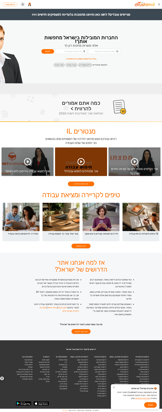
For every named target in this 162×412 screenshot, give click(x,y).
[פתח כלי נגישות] (2, 378)
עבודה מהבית (71, 65)
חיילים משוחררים (85, 65)
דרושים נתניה (102, 374)
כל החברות (45, 369)
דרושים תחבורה (123, 377)
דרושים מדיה (124, 372)
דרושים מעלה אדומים (81, 372)
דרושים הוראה (144, 379)
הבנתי (150, 405)
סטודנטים (64, 379)
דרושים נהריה (101, 391)
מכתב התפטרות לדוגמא (25, 374)
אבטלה (30, 367)
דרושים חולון (102, 365)
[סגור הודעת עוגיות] (114, 388)
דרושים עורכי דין (123, 369)
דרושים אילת (84, 365)
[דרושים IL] (145, 4)
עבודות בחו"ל (84, 391)
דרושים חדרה (101, 384)
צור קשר (46, 374)
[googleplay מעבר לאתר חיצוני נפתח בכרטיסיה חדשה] (24, 403)
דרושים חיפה (102, 386)
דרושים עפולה (101, 396)
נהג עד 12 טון (63, 374)
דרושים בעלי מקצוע (142, 377)
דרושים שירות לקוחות (121, 384)
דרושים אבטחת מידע (142, 362)
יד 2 (66, 362)
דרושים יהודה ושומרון (81, 384)
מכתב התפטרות (27, 379)
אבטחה (64, 367)
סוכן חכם (62, 307)
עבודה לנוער (29, 362)
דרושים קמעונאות (122, 374)
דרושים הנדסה (144, 381)
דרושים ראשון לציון (100, 367)
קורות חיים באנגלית (26, 377)
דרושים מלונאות (123, 360)
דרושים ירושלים (83, 367)
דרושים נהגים (62, 381)
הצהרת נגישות (44, 367)
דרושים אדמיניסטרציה (141, 365)
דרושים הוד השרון (100, 381)
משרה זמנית (59, 65)
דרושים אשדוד (83, 374)
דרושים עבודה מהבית (121, 365)
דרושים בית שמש (82, 369)
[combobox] (104, 51)
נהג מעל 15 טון (62, 377)
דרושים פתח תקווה (100, 369)
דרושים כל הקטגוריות (142, 360)
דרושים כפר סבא (100, 377)
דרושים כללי (145, 384)
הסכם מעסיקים (44, 365)
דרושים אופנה (144, 367)
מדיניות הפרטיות (44, 362)
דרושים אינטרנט (143, 369)
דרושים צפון (84, 386)
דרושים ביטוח (144, 372)
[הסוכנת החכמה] (29, 4)
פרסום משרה (10, 4)
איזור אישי (52, 307)
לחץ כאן (65, 410)
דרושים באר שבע (82, 360)
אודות (47, 381)
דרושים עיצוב (124, 367)
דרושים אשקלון (83, 362)
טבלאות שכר (63, 386)
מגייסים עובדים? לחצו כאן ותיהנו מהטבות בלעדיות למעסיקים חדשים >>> (81, 14)
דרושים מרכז (84, 379)
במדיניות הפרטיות (142, 398)
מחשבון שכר (63, 389)
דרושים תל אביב (101, 362)
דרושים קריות (102, 389)
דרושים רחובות (83, 377)
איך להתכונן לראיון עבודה (24, 372)
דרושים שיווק (124, 381)
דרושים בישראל (101, 360)
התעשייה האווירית (61, 372)
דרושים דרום (84, 389)
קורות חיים (63, 384)
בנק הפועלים (63, 365)
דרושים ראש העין (100, 372)
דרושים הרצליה (101, 379)
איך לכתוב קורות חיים (26, 369)
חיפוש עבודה (28, 365)
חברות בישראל (44, 372)
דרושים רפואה (123, 379)
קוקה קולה (63, 369)
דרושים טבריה (101, 393)
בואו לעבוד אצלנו (44, 379)
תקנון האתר (45, 360)
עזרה (47, 377)
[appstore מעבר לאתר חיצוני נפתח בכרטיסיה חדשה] (41, 403)
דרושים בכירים (144, 374)
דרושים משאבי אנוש (121, 362)
